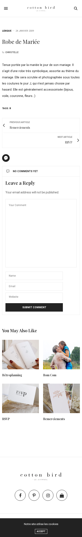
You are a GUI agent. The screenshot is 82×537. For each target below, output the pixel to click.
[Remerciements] (61, 398)
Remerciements (54, 419)
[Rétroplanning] (20, 354)
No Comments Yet (25, 171)
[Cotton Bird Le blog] (41, 8)
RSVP (6, 419)
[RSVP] (20, 398)
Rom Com (49, 375)
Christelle (12, 52)
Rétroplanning (12, 375)
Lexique (6, 31)
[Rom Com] (61, 354)
